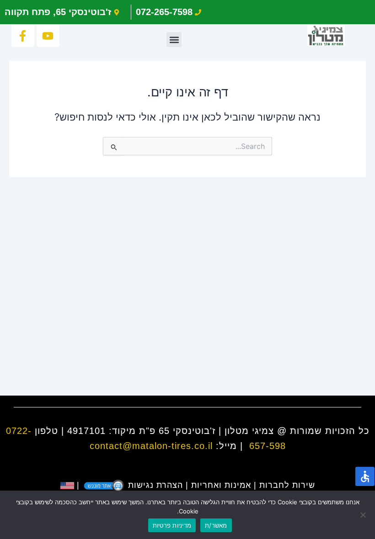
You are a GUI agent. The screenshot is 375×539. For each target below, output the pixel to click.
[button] (174, 39)
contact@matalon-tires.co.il (151, 446)
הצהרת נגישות (155, 485)
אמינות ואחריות (221, 485)
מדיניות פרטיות (172, 525)
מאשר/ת (216, 525)
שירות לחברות (287, 485)
